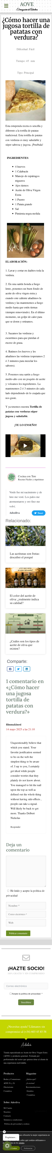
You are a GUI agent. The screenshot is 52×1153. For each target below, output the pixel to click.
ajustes (21, 1143)
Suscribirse (26, 1002)
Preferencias (28, 1148)
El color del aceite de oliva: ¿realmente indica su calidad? (24, 599)
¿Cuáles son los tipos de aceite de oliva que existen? (24, 644)
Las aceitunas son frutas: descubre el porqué (25, 555)
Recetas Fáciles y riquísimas (31, 479)
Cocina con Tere (27, 476)
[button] (10, 668)
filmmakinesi (13, 724)
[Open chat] (7, 1145)
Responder (15, 826)
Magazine (31, 1073)
